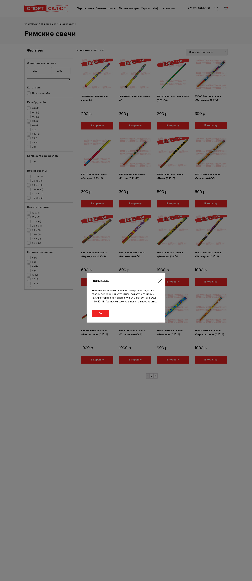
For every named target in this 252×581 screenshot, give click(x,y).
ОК (100, 313)
